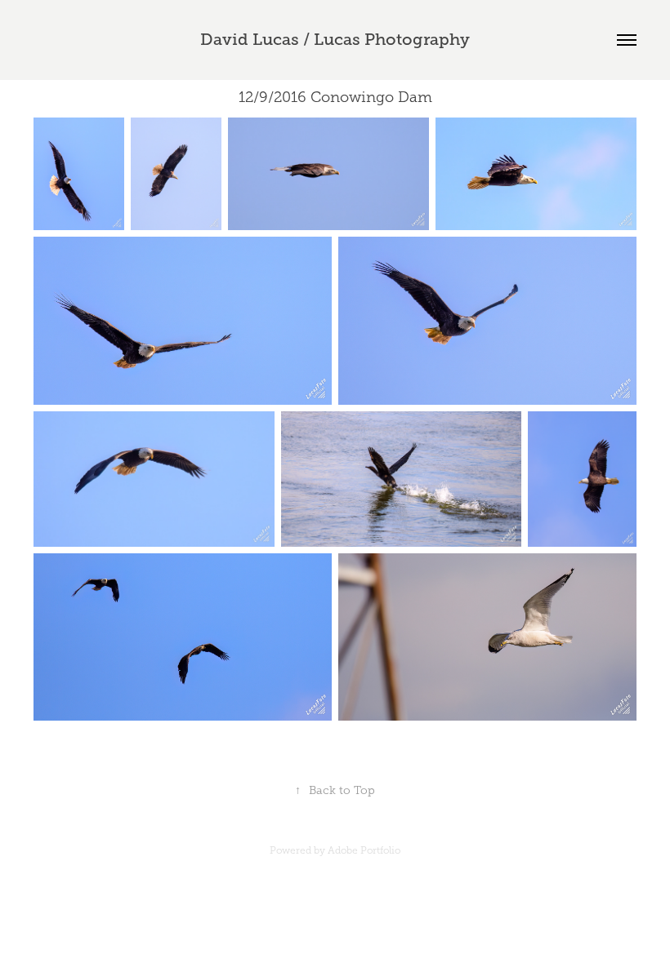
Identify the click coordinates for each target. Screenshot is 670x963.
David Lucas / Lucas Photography (335, 39)
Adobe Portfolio (364, 850)
